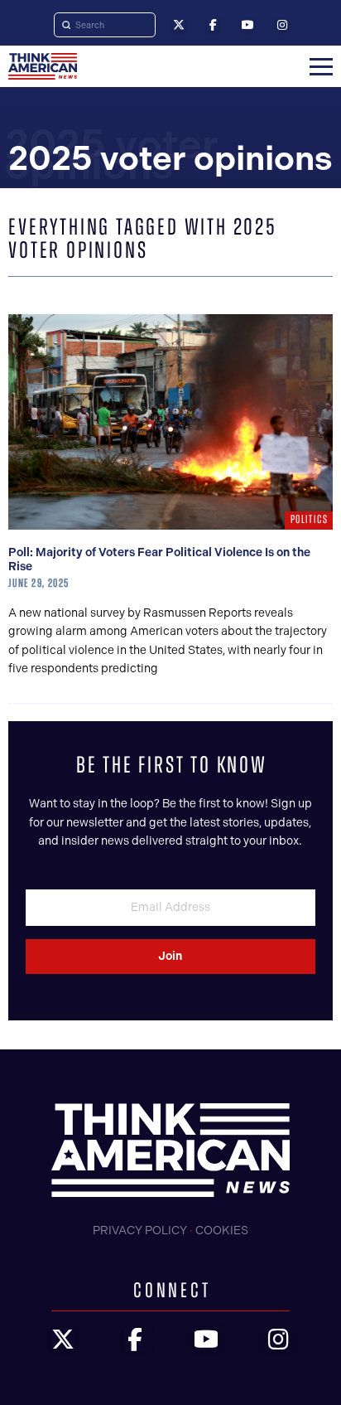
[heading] (42, 66)
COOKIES (221, 1230)
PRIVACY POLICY (140, 1230)
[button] (321, 66)
